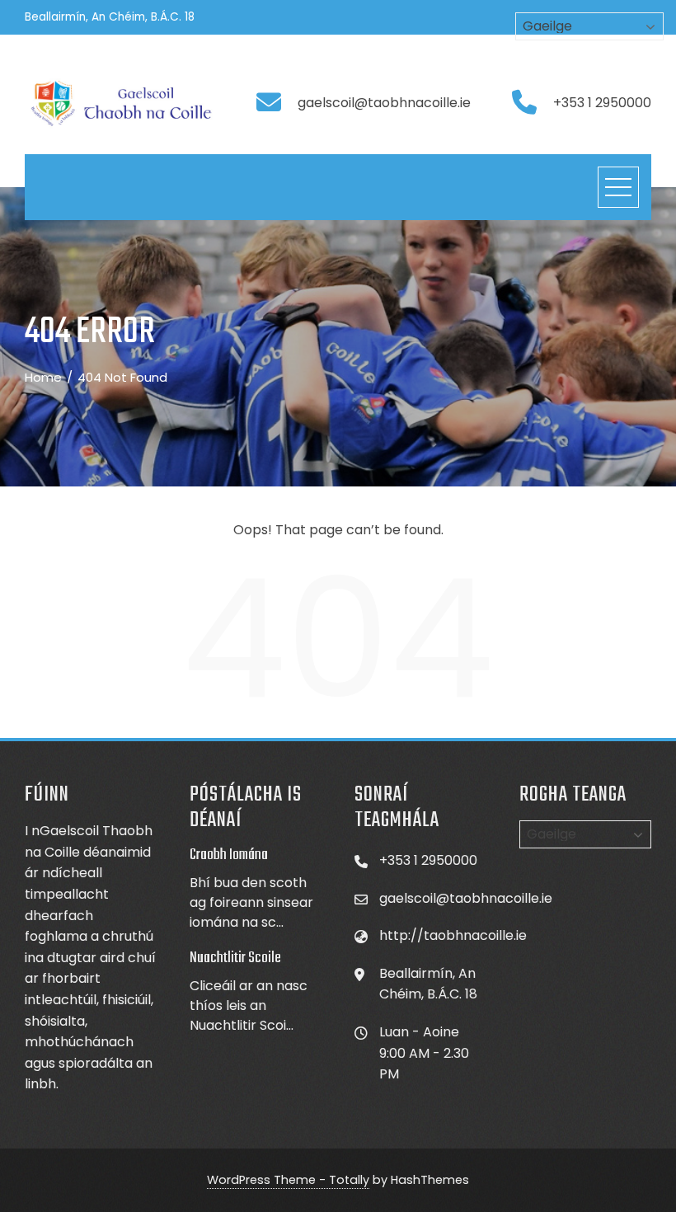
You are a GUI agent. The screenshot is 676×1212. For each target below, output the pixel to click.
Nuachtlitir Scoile (235, 958)
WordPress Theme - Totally (288, 1180)
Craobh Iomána (229, 855)
